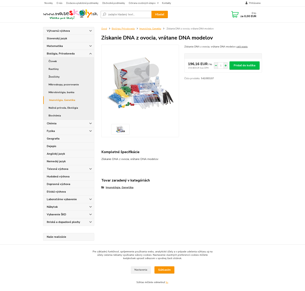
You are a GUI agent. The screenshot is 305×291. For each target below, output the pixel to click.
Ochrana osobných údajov (142, 3)
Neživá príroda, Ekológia (63, 108)
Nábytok (52, 207)
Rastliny (54, 69)
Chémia (51, 123)
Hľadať (159, 14)
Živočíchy (54, 76)
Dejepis (51, 146)
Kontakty (166, 3)
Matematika (55, 46)
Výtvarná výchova (58, 31)
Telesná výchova (57, 169)
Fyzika (51, 131)
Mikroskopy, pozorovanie (64, 84)
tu (167, 282)
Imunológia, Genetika (62, 100)
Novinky (48, 3)
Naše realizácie (56, 237)
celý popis (242, 46)
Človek (53, 61)
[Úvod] (70, 14)
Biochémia (55, 115)
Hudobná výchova (58, 176)
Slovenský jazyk (57, 38)
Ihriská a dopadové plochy (63, 222)
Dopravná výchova (58, 184)
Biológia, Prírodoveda (61, 53)
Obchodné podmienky (113, 3)
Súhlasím (164, 270)
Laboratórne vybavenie (62, 199)
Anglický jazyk (56, 154)
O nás (59, 3)
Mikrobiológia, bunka (61, 92)
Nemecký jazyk (56, 161)
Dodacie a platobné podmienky (82, 3)
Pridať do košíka (244, 65)
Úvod (104, 28)
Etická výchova (56, 191)
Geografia (53, 138)
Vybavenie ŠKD (56, 214)
